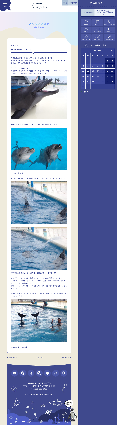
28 (102, 81)
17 (83, 76)
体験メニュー (97, 39)
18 (88, 76)
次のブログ (65, 357)
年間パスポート (86, 39)
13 (98, 71)
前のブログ (13, 357)
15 (107, 71)
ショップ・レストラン (109, 24)
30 (112, 81)
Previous (84, 50)
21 (102, 76)
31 (83, 86)
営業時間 (86, 24)
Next (111, 50)
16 (112, 71)
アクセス (86, 32)
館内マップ (98, 24)
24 (83, 81)
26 (93, 81)
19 (93, 76)
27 (98, 81)
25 (88, 81)
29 (107, 81)
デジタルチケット (109, 32)
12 (93, 71)
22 (107, 76)
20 (98, 76)
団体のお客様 (109, 39)
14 (102, 71)
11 (88, 71)
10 (83, 71)
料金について (97, 32)
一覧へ (38, 357)
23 (112, 76)
